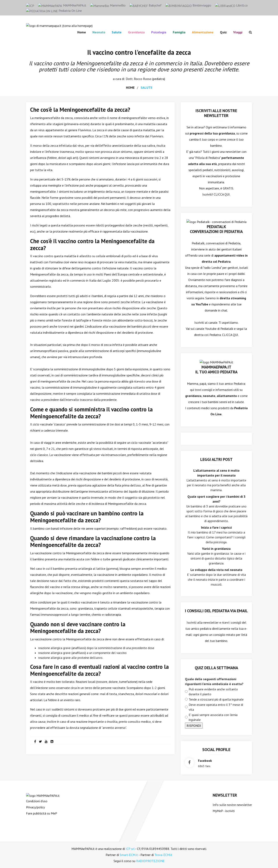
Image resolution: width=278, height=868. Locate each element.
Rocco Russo (142, 79)
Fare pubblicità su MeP (41, 813)
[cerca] (249, 32)
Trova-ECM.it (163, 855)
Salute (116, 32)
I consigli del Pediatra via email (216, 610)
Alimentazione (202, 32)
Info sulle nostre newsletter (232, 805)
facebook (205, 761)
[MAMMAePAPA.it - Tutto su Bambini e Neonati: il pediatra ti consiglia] (59, 25)
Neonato (98, 32)
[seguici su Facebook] (189, 762)
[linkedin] (51, 741)
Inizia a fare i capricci (216, 527)
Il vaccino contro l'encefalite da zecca (139, 52)
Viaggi (237, 32)
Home (81, 32)
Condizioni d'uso (36, 801)
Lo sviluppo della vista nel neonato (216, 570)
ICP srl (130, 849)
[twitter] (40, 741)
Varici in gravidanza (216, 549)
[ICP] (30, 5)
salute (146, 87)
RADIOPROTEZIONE (150, 861)
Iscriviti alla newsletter (203, 622)
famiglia (179, 32)
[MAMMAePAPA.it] (43, 795)
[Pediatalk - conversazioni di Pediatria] (216, 221)
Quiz (223, 32)
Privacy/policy (35, 807)
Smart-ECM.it (129, 855)
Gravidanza (136, 32)
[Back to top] (268, 858)
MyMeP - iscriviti (224, 811)
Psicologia (158, 32)
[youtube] (46, 741)
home (130, 87)
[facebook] (35, 741)
